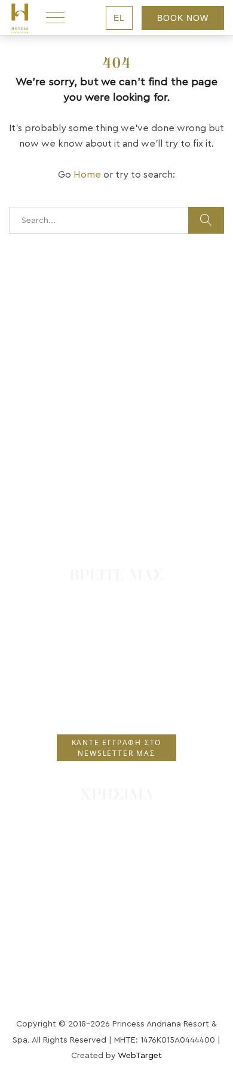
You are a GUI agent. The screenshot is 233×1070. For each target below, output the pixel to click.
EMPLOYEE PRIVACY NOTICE (116, 908)
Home (87, 174)
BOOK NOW (183, 18)
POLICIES (116, 890)
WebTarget (140, 1056)
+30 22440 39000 (122, 654)
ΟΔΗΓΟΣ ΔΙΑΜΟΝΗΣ (116, 926)
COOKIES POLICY (116, 873)
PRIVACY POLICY (116, 855)
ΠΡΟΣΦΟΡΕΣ (116, 837)
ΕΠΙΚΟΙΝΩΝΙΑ (116, 819)
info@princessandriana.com (122, 703)
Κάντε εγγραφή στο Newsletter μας (117, 747)
